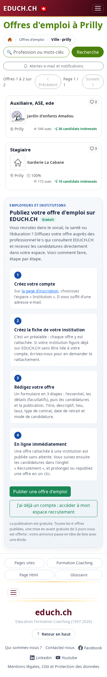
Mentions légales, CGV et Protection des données (53, 666)
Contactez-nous (60, 647)
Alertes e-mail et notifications (56, 66)
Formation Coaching (74, 562)
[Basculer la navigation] (98, 8)
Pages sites (25, 562)
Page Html (28, 574)
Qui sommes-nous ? (23, 647)
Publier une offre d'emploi (40, 492)
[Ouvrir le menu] (13, 592)
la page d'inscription (40, 291)
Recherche (88, 52)
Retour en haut (56, 634)
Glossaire (79, 574)
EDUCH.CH (25, 8)
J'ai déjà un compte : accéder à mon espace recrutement (53, 508)
